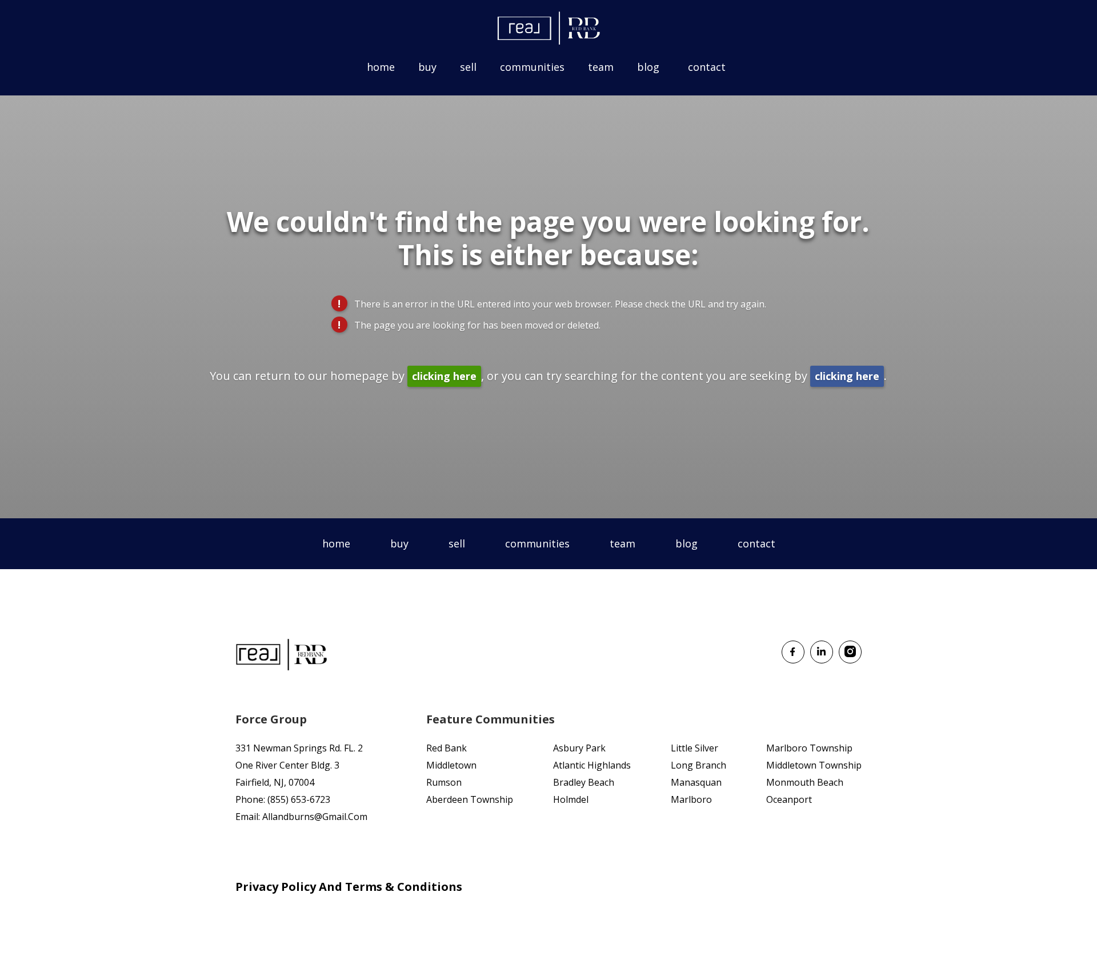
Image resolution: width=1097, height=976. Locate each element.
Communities (532, 67)
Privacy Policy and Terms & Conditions (348, 886)
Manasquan (696, 782)
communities (537, 543)
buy (399, 543)
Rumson (444, 782)
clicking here (444, 376)
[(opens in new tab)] (793, 659)
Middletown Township (814, 765)
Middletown (451, 765)
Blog (648, 67)
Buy (427, 67)
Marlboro (691, 799)
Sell (468, 67)
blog (686, 543)
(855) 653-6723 (298, 799)
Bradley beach (583, 782)
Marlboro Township (809, 748)
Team (601, 67)
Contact (707, 67)
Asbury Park (579, 748)
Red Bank (446, 748)
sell (457, 543)
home (336, 543)
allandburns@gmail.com (314, 816)
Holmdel (570, 799)
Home (381, 67)
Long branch (698, 765)
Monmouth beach (804, 782)
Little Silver (694, 748)
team (622, 543)
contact (756, 543)
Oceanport (789, 799)
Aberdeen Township (469, 799)
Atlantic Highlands (592, 765)
